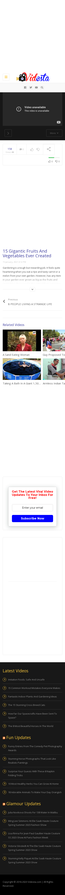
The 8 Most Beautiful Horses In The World (30, 726)
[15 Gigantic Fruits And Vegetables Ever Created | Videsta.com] (31, 76)
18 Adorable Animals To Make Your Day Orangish (35, 792)
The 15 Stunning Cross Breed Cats (26, 705)
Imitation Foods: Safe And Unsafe (26, 679)
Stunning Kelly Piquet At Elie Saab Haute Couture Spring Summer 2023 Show (34, 860)
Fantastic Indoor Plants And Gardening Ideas (32, 696)
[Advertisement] (32, 36)
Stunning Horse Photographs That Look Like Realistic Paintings (32, 760)
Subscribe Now (32, 518)
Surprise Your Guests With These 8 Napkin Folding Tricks (31, 773)
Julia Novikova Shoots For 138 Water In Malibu (33, 812)
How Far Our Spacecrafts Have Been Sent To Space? (32, 715)
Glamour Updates (23, 803)
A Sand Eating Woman (16, 354)
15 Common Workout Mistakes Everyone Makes (34, 688)
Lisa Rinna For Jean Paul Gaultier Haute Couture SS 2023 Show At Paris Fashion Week (34, 835)
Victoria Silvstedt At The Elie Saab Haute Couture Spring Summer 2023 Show (34, 848)
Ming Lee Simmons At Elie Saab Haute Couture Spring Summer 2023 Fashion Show (33, 822)
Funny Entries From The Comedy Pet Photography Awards (35, 748)
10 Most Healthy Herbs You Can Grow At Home (33, 783)
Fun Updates (18, 737)
